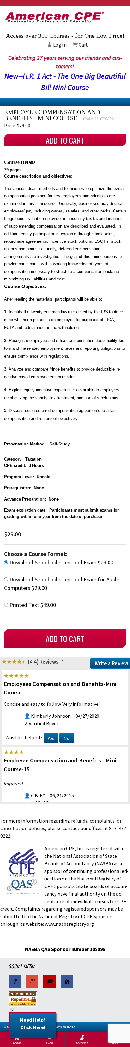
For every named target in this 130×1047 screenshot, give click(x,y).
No (66, 738)
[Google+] (32, 981)
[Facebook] (15, 981)
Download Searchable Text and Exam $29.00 (60, 562)
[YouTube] (49, 981)
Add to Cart (65, 140)
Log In (59, 45)
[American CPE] (65, 17)
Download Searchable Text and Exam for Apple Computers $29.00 (61, 583)
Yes (51, 738)
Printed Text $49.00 (32, 604)
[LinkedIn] (67, 981)
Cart (83, 45)
